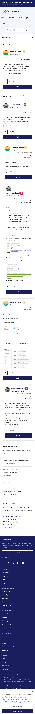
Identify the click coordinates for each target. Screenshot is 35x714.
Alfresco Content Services (15, 73)
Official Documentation (11, 522)
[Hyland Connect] (13, 11)
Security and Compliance (13, 689)
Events (3, 659)
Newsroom (5, 650)
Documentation (6, 666)
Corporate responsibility (8, 647)
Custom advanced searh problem (12, 492)
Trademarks (25, 689)
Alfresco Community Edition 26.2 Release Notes (15, 460)
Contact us (17, 552)
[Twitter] (9, 563)
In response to (24, 152)
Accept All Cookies (17, 711)
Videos (3, 602)
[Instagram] (13, 563)
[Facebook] (4, 563)
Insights (4, 579)
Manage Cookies (17, 706)
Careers (4, 636)
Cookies (15, 686)
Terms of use (23, 686)
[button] (5, 81)
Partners (4, 643)
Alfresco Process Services (11, 519)
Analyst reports (6, 576)
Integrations (5, 583)
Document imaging (7, 628)
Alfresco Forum (6, 37)
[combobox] (17, 30)
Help (20, 18)
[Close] (33, 692)
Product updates (6, 605)
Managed (4, 617)
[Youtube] (23, 563)
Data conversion (6, 624)
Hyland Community (8, 18)
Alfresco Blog (7, 454)
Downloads (5, 598)
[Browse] (4, 23)
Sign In (27, 18)
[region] (17, 701)
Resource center (6, 591)
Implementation (6, 614)
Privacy (9, 686)
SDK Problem (6, 482)
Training (4, 662)
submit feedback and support (12, 5)
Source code (7, 525)
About (3, 640)
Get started (29, 2)
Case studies (5, 573)
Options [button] (32, 37)
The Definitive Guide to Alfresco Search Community (17, 451)
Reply (17, 87)
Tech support (5, 669)
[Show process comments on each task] (32, 95)
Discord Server (8, 527)
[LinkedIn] (18, 563)
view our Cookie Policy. (16, 703)
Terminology (5, 595)
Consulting (5, 621)
